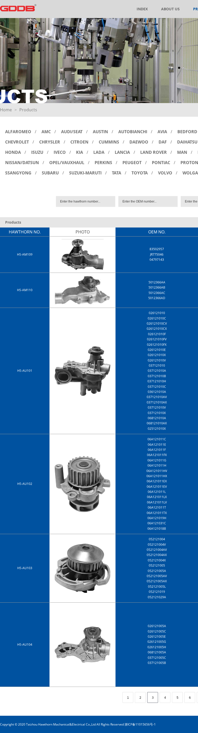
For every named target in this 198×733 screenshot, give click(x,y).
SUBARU (50, 172)
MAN (182, 152)
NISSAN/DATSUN (22, 162)
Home (6, 110)
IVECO (60, 152)
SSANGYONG (18, 172)
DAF (163, 142)
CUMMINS (109, 142)
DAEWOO (138, 142)
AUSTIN (100, 131)
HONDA (13, 152)
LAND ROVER (153, 152)
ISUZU (37, 152)
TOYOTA (139, 172)
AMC (46, 131)
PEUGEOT (132, 162)
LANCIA (122, 152)
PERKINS (103, 162)
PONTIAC (161, 162)
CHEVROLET (17, 142)
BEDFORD (187, 131)
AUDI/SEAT (71, 131)
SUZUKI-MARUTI (85, 172)
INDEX (142, 8)
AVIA (162, 131)
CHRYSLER (49, 142)
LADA (98, 152)
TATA (116, 172)
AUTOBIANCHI (132, 131)
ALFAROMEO (18, 131)
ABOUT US (170, 8)
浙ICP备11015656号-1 (140, 724)
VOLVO (165, 172)
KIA (79, 152)
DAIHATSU (187, 142)
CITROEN (79, 142)
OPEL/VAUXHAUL (66, 162)
